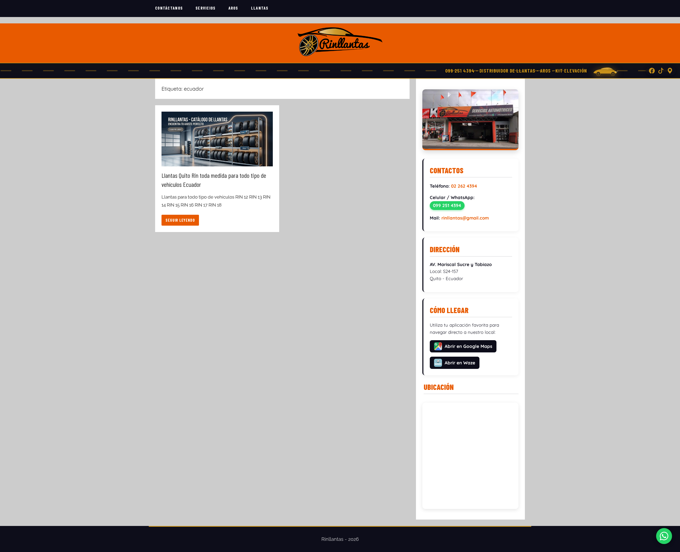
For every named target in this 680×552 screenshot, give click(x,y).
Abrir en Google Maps (468, 346)
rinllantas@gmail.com (465, 218)
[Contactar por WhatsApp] (664, 536)
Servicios (206, 7)
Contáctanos (169, 7)
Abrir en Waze (460, 362)
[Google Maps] (670, 71)
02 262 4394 (464, 186)
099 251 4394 (447, 205)
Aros (233, 7)
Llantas (260, 7)
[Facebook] (652, 71)
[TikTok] (661, 71)
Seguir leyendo (180, 220)
